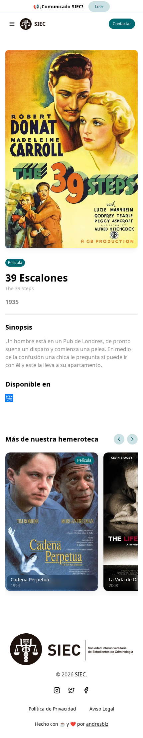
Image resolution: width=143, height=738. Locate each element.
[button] (57, 690)
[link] (33, 24)
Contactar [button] (122, 23)
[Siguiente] (132, 439)
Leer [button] (99, 6)
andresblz (97, 724)
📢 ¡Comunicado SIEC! (58, 6)
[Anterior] (119, 439)
